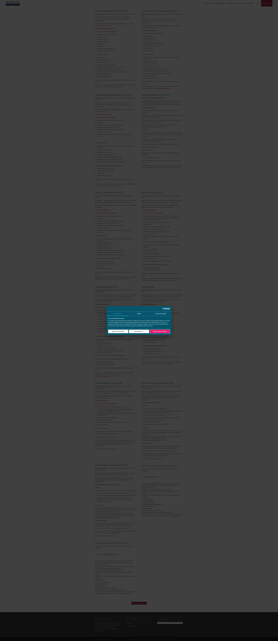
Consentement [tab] (117, 313)
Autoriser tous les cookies (159, 331)
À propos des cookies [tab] (160, 313)
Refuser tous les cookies (118, 331)
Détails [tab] (139, 313)
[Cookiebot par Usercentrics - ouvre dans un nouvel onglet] (163, 309)
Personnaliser (138, 331)
